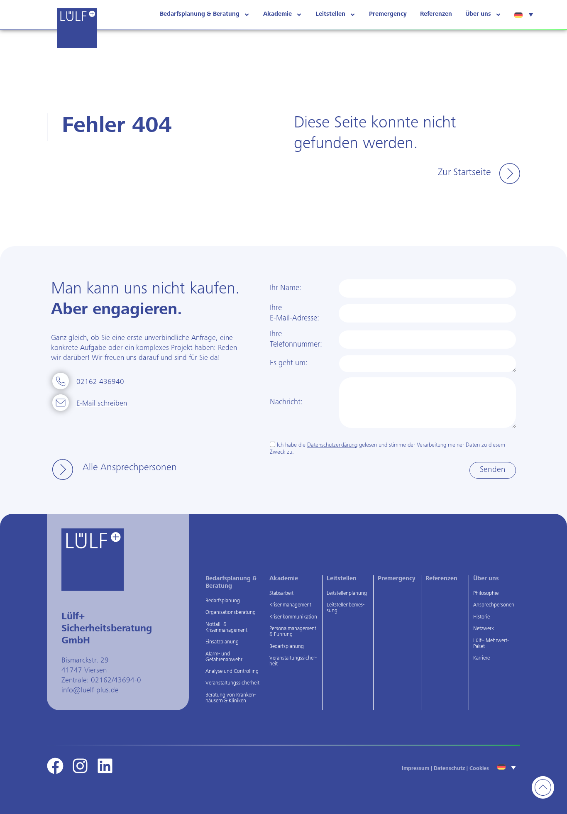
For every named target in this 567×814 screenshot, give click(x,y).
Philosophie (486, 593)
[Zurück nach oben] (543, 787)
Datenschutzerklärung (332, 445)
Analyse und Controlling (232, 672)
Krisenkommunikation (293, 617)
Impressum (415, 769)
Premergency (388, 14)
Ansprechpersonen (493, 605)
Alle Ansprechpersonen (130, 468)
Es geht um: (289, 363)
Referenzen (436, 14)
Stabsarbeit (281, 593)
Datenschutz (449, 769)
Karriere (481, 658)
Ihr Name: (285, 288)
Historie (481, 617)
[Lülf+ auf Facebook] (55, 766)
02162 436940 (100, 382)
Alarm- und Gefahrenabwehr (223, 657)
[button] (524, 14)
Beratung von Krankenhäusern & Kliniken (230, 698)
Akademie (277, 14)
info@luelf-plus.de (90, 690)
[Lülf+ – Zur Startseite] (77, 28)
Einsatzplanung (222, 642)
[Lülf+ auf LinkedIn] (105, 766)
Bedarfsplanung (222, 601)
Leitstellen (330, 14)
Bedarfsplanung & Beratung (200, 14)
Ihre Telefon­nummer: (296, 339)
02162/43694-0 (116, 680)
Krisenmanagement (290, 605)
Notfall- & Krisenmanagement (226, 627)
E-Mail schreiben (101, 404)
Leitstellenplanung (347, 593)
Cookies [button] (479, 769)
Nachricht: (286, 402)
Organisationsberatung (230, 613)
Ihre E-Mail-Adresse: (294, 313)
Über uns (478, 14)
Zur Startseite (464, 173)
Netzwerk (483, 629)
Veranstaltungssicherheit (232, 683)
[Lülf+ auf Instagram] (80, 766)
